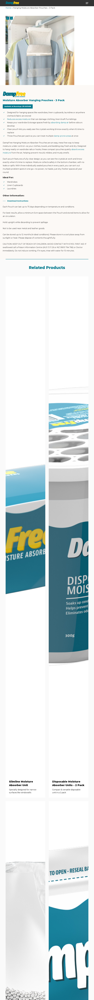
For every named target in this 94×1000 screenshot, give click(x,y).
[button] (87, 3)
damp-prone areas (62, 136)
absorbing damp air (60, 122)
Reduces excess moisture (18, 119)
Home (8, 8)
